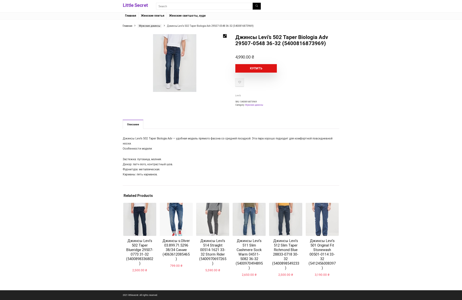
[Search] (257, 6)
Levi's (238, 95)
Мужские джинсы (149, 25)
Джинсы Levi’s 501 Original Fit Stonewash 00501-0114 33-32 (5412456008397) (322, 254)
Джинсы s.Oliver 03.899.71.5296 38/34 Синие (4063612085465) (176, 250)
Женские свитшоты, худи (187, 15)
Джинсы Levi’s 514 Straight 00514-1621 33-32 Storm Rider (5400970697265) (212, 252)
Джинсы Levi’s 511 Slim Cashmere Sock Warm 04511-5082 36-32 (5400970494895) (249, 254)
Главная (130, 15)
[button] (225, 36)
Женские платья (152, 15)
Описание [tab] (133, 124)
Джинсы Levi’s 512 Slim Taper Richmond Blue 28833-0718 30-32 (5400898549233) (285, 254)
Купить (256, 68)
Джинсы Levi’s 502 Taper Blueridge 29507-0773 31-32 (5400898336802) (139, 252)
